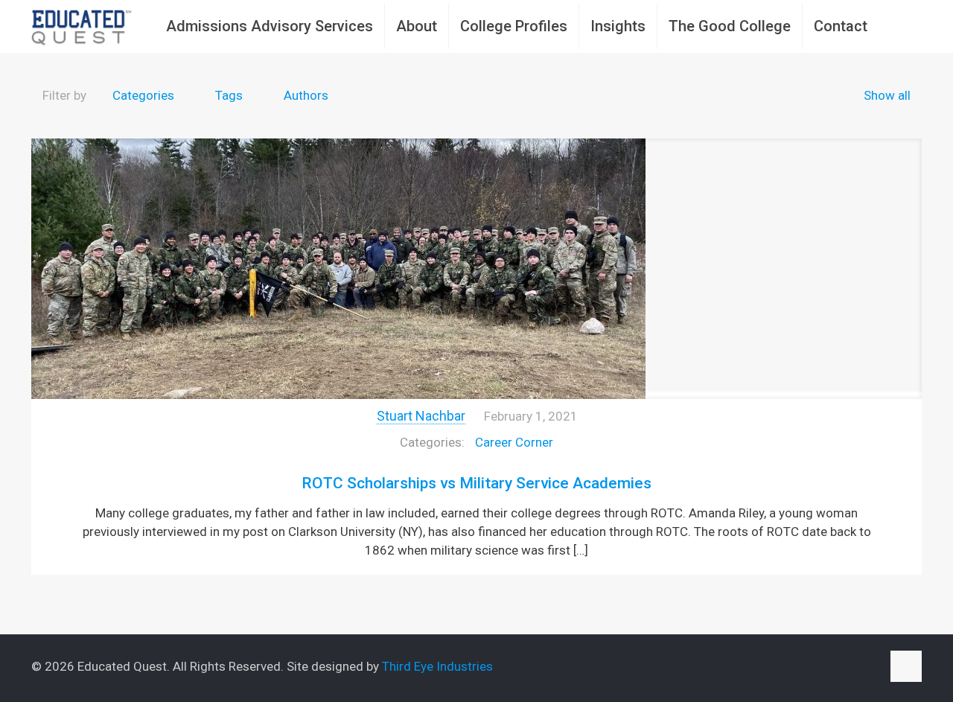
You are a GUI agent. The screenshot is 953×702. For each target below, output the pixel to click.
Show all (887, 95)
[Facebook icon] (823, 667)
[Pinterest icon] (870, 667)
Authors (306, 95)
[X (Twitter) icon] (838, 667)
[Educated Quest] (82, 26)
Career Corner (514, 442)
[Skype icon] (807, 667)
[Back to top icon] (906, 666)
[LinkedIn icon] (854, 667)
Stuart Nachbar (421, 416)
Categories (143, 95)
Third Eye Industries (437, 666)
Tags (229, 95)
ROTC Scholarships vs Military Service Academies (476, 483)
